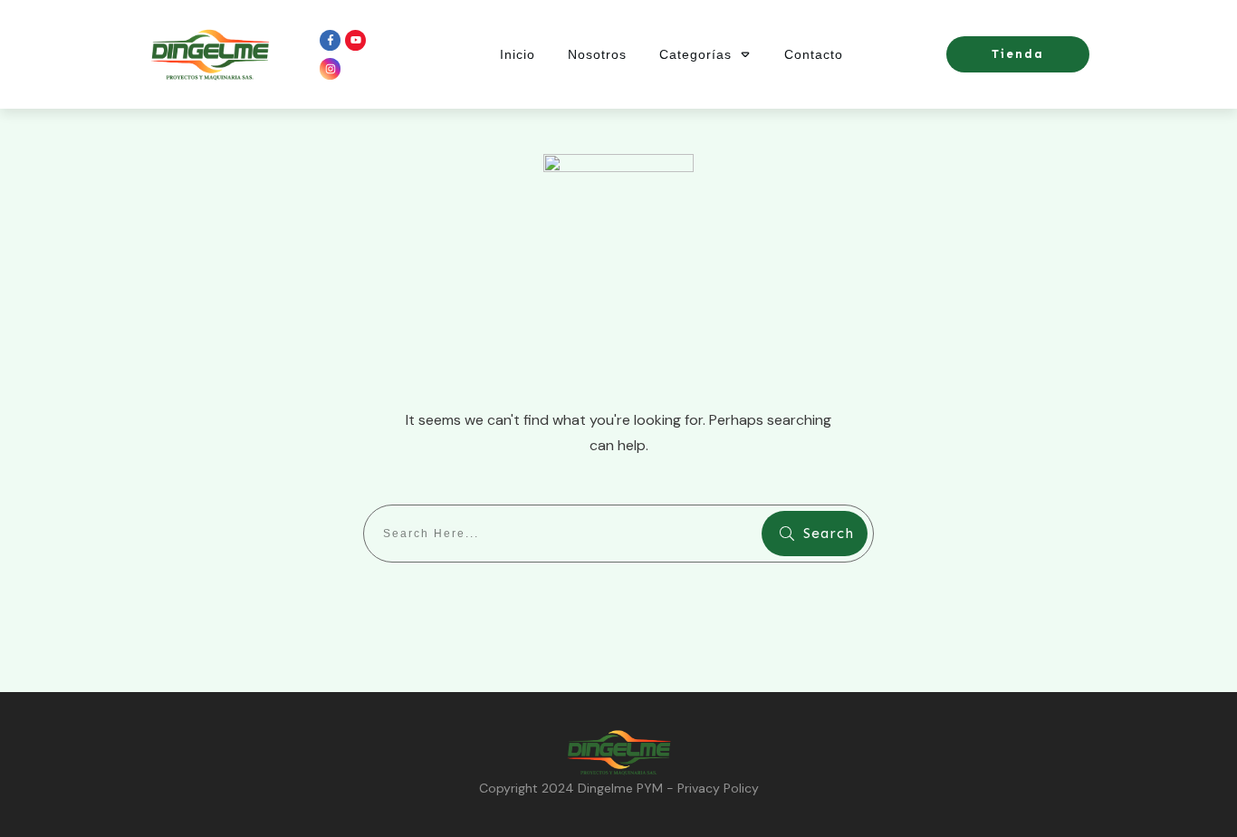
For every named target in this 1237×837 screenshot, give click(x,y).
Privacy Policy (718, 788)
